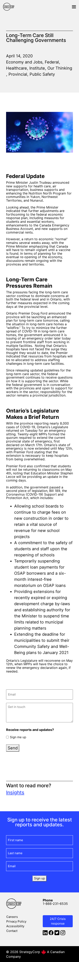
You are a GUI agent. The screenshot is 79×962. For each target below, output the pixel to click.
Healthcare (16, 68)
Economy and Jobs (24, 62)
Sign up (39, 878)
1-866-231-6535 (55, 904)
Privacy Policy (16, 921)
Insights (15, 792)
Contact (11, 931)
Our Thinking (59, 68)
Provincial (18, 74)
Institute (37, 68)
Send (13, 748)
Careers (12, 917)
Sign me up (18, 737)
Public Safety (42, 74)
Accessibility (15, 926)
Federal (52, 62)
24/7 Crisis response (58, 921)
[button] (74, 7)
